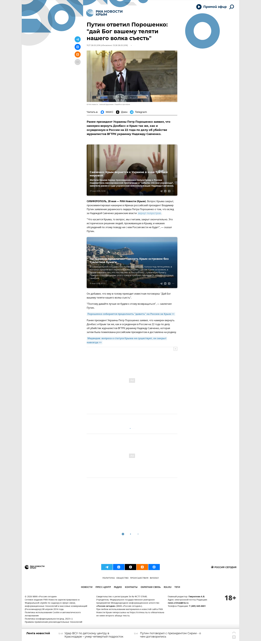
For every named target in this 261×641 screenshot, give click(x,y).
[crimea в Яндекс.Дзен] (130, 567)
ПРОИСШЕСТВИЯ (139, 578)
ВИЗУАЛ (154, 578)
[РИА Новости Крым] (104, 13)
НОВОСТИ (86, 587)
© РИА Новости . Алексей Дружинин (100, 104)
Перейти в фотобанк (122, 104)
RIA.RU (167, 587)
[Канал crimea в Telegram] (107, 567)
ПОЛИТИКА (108, 578)
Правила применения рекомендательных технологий (53, 622)
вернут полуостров (149, 213)
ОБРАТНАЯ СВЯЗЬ (151, 587)
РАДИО (118, 587)
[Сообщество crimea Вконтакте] (118, 567)
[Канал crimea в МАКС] (154, 567)
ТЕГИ (177, 587)
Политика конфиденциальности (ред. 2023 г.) (48, 619)
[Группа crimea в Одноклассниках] (142, 567)
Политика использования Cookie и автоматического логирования (53, 614)
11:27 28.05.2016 (93, 45)
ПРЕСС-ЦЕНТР (103, 587)
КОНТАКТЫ (131, 587)
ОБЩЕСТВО (122, 578)
